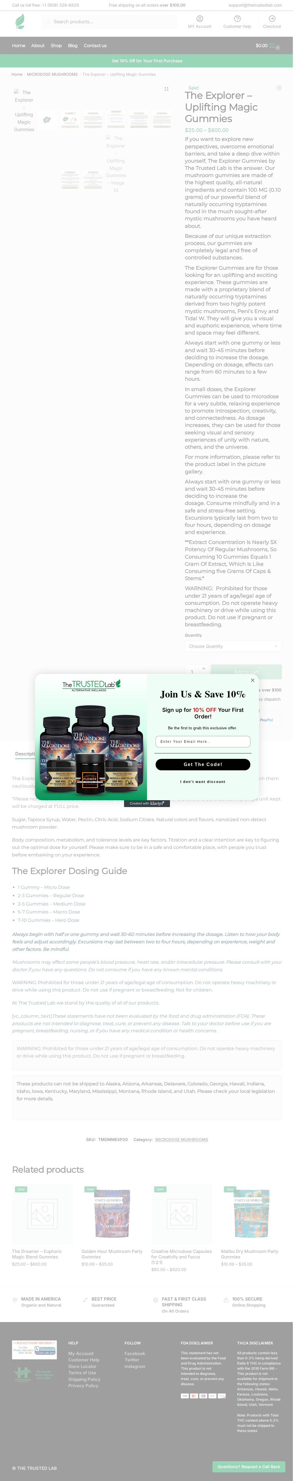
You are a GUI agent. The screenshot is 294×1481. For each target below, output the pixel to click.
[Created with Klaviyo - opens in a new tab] (147, 803)
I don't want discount (203, 782)
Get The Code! (203, 764)
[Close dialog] (252, 680)
